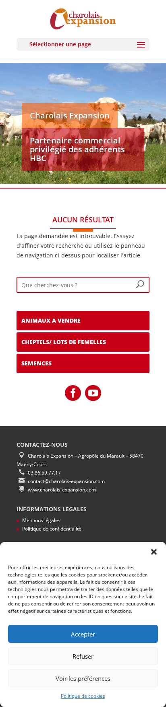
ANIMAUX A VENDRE (51, 320)
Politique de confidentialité (51, 528)
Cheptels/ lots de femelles (63, 342)
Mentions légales (41, 520)
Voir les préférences (83, 678)
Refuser (83, 656)
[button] (154, 552)
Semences (36, 363)
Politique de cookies (83, 695)
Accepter (83, 634)
